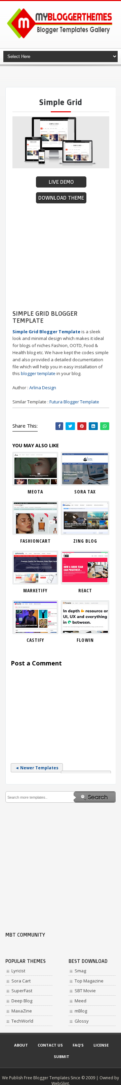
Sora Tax (85, 491)
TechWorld (22, 1021)
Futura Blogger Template (74, 402)
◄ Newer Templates (36, 768)
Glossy (82, 1021)
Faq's (78, 1045)
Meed (80, 1001)
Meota (35, 491)
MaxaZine (21, 1011)
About (21, 1045)
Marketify (35, 590)
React (85, 590)
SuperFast (21, 991)
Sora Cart (21, 981)
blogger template (38, 373)
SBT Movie (85, 991)
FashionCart (35, 541)
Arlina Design (42, 387)
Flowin (85, 640)
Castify (35, 640)
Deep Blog (21, 1001)
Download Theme (61, 198)
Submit (61, 1056)
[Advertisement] (63, 75)
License (101, 1045)
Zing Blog (85, 541)
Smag (80, 971)
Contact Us (50, 1045)
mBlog (81, 1011)
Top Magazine (89, 981)
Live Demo (61, 182)
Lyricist (18, 971)
